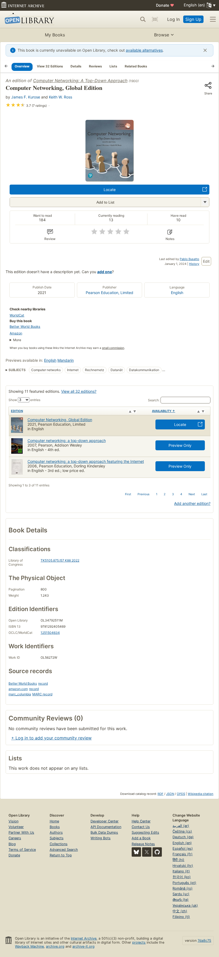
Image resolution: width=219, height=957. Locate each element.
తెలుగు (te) (181, 900)
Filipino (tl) (181, 917)
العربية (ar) (181, 826)
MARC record (42, 694)
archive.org (55, 946)
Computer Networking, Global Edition (60, 419)
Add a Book (141, 838)
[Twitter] (146, 852)
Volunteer (16, 827)
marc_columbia (20, 694)
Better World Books (25, 327)
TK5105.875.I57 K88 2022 (60, 560)
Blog (12, 844)
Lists (113, 66)
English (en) (182, 843)
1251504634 (50, 633)
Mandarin (65, 360)
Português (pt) (184, 883)
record (43, 683)
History (194, 264)
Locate (110, 189)
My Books (55, 34)
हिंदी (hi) (178, 860)
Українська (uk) (185, 905)
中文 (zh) (180, 911)
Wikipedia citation (200, 794)
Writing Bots (101, 838)
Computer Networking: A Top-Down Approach (80, 80)
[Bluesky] (136, 852)
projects (139, 942)
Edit (206, 261)
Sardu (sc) (181, 894)
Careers (15, 838)
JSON (170, 794)
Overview (22, 66)
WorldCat (17, 315)
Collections (59, 844)
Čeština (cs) (182, 831)
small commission (113, 348)
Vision (13, 821)
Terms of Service (22, 850)
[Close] (205, 50)
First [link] (128, 494)
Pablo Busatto (189, 259)
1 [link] (156, 494)
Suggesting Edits (145, 832)
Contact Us (141, 827)
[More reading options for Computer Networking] (205, 202)
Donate (165, 5)
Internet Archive (83, 938)
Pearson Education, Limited (109, 292)
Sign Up (193, 19)
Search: (153, 400)
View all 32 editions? (78, 391)
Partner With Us (21, 832)
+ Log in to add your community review (51, 738)
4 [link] (181, 494)
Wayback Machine (29, 946)
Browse (161, 34)
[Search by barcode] (155, 19)
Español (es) (183, 849)
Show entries (24, 400)
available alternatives (144, 50)
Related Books (136, 66)
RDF (160, 794)
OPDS (181, 794)
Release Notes (143, 844)
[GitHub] (157, 852)
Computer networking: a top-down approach (67, 440)
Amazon (16, 333)
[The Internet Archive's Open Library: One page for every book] (28, 19)
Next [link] (192, 494)
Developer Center (105, 821)
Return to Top (61, 855)
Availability (163, 411)
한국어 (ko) (182, 877)
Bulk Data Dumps (104, 832)
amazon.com (18, 689)
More (17, 340)
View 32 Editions (50, 66)
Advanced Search (64, 850)
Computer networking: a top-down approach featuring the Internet (86, 461)
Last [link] (204, 494)
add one (104, 271)
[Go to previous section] (6, 67)
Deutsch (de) (183, 837)
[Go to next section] (213, 67)
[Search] (143, 19)
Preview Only (180, 445)
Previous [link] (144, 494)
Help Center (141, 821)
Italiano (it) (181, 871)
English (177, 292)
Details (76, 66)
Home (54, 821)
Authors (56, 832)
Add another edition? (192, 503)
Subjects (57, 838)
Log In (173, 19)
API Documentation (106, 827)
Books (55, 827)
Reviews (95, 66)
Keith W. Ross (60, 97)
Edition (17, 411)
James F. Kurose (25, 97)
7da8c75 (204, 941)
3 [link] (173, 494)
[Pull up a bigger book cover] (109, 179)
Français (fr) (183, 854)
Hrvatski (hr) (183, 866)
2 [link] (165, 494)
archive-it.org (83, 946)
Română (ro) (183, 888)
